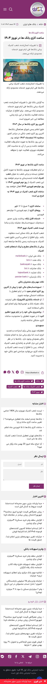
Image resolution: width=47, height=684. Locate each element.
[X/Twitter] (22, 656)
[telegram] (17, 372)
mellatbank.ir (22, 256)
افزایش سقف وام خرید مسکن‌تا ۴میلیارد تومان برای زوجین (24, 522)
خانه (41, 24)
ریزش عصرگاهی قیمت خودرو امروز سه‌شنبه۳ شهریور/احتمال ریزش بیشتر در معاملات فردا (23, 513)
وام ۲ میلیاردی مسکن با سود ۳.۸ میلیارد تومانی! (24, 591)
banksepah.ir (26, 264)
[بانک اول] (37, 9)
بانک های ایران (29, 24)
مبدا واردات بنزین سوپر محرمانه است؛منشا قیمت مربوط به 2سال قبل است (23, 505)
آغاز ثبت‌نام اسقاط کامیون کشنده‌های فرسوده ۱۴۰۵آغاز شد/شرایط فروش (25, 530)
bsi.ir (26, 268)
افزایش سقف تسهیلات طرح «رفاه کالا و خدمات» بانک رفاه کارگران (25, 566)
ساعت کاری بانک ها (22, 381)
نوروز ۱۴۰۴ (36, 392)
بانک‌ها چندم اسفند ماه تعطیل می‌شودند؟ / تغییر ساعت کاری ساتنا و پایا (22, 421)
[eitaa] (9, 656)
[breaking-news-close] (44, 681)
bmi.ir (29, 260)
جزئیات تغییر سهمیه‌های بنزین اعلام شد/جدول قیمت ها (24, 538)
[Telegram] (30, 656)
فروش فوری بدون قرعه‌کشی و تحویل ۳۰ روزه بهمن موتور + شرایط (23, 643)
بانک (38, 381)
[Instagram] (37, 656)
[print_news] (22, 372)
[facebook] (8, 372)
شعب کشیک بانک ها (32, 386)
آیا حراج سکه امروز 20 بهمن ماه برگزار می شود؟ (24, 445)
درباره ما (29, 662)
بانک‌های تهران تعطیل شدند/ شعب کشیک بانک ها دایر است (23, 437)
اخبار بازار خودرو (35, 601)
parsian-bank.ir (22, 276)
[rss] (44, 656)
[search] (11, 9)
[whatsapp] (4, 372)
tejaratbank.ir (24, 272)
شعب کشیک (12, 386)
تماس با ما (19, 662)
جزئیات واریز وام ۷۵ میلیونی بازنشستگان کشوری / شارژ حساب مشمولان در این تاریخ (23, 582)
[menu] (5, 9)
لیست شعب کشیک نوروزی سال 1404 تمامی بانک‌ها (23, 412)
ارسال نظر (36, 486)
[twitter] (13, 372)
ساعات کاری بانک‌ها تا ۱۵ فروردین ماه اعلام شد (23, 429)
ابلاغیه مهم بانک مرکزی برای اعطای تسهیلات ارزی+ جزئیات (22, 574)
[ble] (2, 656)
